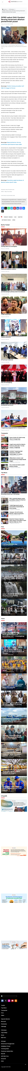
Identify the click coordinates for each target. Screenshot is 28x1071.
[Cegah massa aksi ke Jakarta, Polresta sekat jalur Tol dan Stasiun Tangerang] (4, 446)
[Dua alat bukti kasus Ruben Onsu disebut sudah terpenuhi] (14, 305)
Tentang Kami (5, 1048)
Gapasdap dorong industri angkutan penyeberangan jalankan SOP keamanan (12, 754)
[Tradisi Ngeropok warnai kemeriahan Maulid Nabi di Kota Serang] (4, 507)
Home (5, 9)
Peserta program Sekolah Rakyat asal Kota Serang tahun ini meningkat (13, 245)
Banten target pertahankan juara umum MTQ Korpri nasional (12, 359)
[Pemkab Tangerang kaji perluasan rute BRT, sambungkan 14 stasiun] (4, 453)
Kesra (2, 1035)
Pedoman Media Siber (7, 1051)
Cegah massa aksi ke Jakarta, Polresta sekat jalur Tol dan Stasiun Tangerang (17, 446)
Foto (2, 526)
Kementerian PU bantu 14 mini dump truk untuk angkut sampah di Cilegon (14, 771)
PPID (2, 1061)
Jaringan (3, 1041)
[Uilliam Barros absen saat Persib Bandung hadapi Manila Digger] (4, 460)
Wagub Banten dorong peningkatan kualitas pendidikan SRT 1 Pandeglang (13, 634)
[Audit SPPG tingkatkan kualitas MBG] (14, 964)
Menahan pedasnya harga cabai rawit (12, 889)
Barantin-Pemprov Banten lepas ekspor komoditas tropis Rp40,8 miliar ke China (17, 520)
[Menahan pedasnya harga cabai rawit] (14, 870)
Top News (4, 472)
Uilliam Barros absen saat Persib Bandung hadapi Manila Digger (17, 459)
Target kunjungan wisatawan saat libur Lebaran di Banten (13, 577)
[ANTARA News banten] (15, 1)
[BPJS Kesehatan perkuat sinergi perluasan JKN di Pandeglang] (14, 373)
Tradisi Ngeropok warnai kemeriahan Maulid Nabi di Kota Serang (16, 507)
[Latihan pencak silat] (14, 538)
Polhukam (11, 9)
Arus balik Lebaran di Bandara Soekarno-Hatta (13, 560)
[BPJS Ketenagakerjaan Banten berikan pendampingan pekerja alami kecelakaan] (14, 282)
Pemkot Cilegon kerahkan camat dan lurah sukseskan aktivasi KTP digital (12, 737)
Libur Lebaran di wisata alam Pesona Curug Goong (13, 594)
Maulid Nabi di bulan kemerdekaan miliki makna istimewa (12, 336)
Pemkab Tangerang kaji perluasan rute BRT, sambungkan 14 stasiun (15, 453)
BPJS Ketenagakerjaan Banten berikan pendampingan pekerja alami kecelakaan (13, 291)
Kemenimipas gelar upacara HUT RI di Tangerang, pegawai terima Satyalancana (13, 427)
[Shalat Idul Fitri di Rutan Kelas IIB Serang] (14, 607)
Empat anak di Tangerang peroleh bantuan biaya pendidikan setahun (13, 268)
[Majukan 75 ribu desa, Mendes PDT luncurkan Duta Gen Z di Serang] (14, 484)
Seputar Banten (5, 1019)
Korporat (3, 1058)
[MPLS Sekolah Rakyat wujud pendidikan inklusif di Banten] (4, 500)
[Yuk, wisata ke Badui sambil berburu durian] (4, 467)
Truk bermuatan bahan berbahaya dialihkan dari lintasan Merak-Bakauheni (12, 719)
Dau (15, 217)
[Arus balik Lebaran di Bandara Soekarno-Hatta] (14, 556)
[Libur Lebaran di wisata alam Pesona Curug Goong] (14, 590)
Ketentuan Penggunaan (7, 1043)
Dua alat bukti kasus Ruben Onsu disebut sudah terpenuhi (13, 313)
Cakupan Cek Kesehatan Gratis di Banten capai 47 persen (14, 703)
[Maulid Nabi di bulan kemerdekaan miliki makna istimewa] (14, 327)
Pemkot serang (8, 217)
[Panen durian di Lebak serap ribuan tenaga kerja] (4, 439)
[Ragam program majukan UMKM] (14, 823)
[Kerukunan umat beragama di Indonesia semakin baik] (14, 917)
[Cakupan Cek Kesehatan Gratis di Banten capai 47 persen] (14, 699)
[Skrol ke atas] (25, 1065)
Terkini (3, 1005)
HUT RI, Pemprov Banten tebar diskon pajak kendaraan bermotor (14, 404)
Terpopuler (4, 433)
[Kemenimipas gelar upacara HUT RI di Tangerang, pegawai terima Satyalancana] (14, 418)
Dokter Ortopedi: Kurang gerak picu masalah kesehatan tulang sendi (14, 668)
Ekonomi (3, 1021)
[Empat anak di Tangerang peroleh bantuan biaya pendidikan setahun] (14, 259)
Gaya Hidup (4, 1032)
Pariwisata (4, 1024)
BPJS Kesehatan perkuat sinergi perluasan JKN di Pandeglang (13, 381)
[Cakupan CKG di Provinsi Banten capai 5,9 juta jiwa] (4, 514)
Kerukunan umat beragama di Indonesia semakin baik (13, 936)
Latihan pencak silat (10, 544)
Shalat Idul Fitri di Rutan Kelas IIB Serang (13, 612)
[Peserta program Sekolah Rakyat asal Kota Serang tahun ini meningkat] (14, 237)
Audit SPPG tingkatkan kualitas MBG (14, 983)
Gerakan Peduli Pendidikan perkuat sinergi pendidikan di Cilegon (13, 651)
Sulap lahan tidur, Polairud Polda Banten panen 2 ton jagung (12, 788)
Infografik (4, 796)
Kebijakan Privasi (5, 1046)
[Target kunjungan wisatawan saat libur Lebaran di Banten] (14, 573)
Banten (20, 217)
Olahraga (3, 1026)
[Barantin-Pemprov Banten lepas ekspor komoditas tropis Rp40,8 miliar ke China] (4, 521)
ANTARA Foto (5, 1056)
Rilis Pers (3, 1037)
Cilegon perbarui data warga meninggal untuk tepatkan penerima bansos (13, 685)
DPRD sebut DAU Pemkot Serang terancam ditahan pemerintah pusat (13, 11)
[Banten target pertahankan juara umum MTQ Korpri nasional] (14, 350)
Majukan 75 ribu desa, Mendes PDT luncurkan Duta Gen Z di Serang (11, 493)
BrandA (3, 1053)
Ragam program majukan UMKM (12, 842)
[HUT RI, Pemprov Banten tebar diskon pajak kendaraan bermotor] (14, 395)
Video (3, 618)
